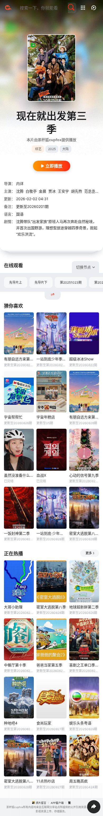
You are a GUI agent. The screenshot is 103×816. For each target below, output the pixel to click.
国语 (20, 214)
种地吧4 (10, 723)
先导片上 (15, 282)
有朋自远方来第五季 (19, 359)
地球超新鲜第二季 (84, 607)
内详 (20, 183)
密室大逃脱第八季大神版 (84, 533)
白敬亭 (31, 191)
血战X (41, 475)
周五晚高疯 (78, 781)
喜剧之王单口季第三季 (84, 665)
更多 (89, 553)
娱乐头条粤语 (80, 723)
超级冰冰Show (81, 359)
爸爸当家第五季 (49, 665)
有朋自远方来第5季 (84, 417)
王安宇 (63, 191)
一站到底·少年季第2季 (51, 533)
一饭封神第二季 (17, 533)
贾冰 (52, 191)
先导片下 (41, 282)
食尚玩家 (43, 723)
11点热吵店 (45, 781)
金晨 (42, 191)
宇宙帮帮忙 (13, 417)
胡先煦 (76, 191)
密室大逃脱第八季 (51, 607)
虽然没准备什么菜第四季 (19, 475)
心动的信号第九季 (84, 475)
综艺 (38, 149)
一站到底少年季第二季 (51, 359)
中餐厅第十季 (15, 665)
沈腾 (20, 191)
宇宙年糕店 (45, 417)
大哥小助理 (13, 607)
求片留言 (41, 802)
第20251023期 (71, 282)
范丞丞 (89, 191)
